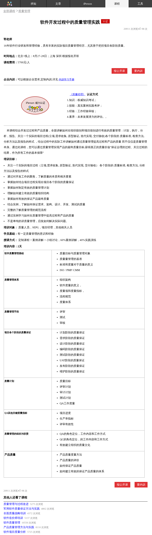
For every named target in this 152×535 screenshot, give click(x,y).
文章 (58, 3)
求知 (33, 3)
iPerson (87, 3)
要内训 (138, 70)
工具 (140, 3)
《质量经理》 (77, 94)
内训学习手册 (66, 79)
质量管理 (24, 11)
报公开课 (119, 70)
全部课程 (9, 11)
